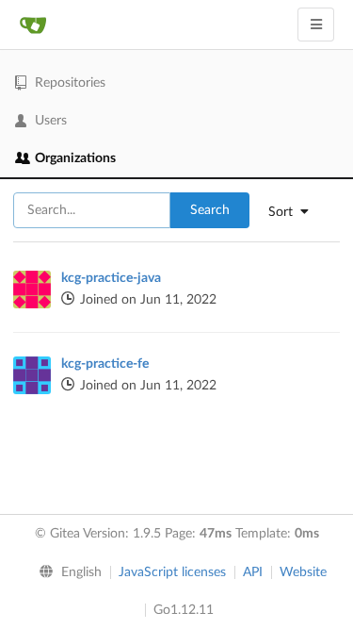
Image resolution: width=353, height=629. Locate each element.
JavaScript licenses (172, 572)
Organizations (75, 158)
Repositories (70, 83)
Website (303, 572)
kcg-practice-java (111, 278)
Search (210, 210)
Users (51, 120)
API (253, 572)
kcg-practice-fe (105, 364)
